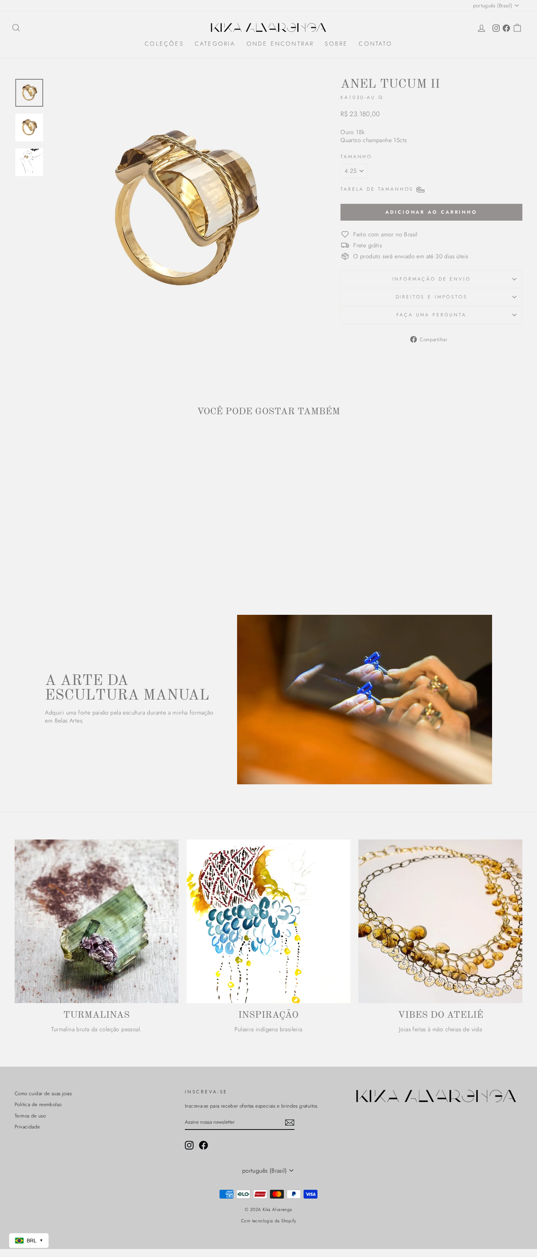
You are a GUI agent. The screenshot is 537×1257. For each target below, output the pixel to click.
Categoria (215, 43)
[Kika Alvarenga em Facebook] (203, 1145)
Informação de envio (431, 278)
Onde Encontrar (280, 43)
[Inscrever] (289, 1122)
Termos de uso (30, 1115)
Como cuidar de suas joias (43, 1093)
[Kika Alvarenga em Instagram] (189, 1145)
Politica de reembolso (38, 1104)
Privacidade (27, 1126)
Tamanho (356, 156)
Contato (375, 43)
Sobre (336, 43)
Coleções (164, 43)
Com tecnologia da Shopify (268, 1221)
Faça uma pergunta (431, 314)
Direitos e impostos (432, 296)
